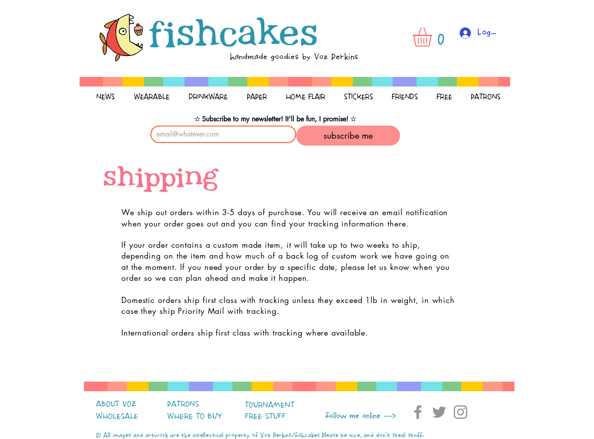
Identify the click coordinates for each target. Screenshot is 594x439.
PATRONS (183, 404)
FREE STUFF (265, 416)
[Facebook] (418, 412)
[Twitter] (439, 412)
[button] (433, 37)
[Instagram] (460, 412)
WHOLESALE (117, 416)
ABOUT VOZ (116, 404)
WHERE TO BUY (194, 416)
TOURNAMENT (269, 405)
